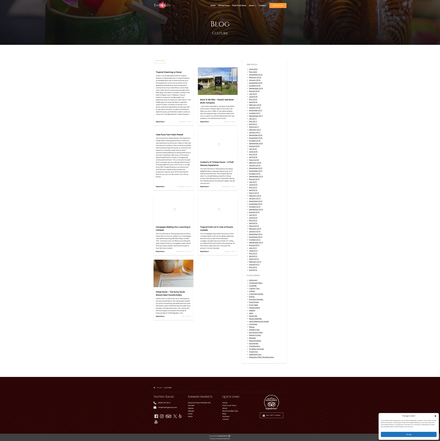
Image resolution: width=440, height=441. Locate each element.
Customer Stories (256, 294)
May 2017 (253, 121)
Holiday (252, 310)
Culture (252, 291)
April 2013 (253, 256)
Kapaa (191, 408)
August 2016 (254, 146)
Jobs (251, 313)
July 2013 (253, 248)
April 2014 (253, 223)
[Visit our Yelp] (180, 416)
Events (252, 297)
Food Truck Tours (239, 5)
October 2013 (254, 240)
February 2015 (255, 196)
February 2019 (255, 77)
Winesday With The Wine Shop (261, 357)
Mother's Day (254, 330)
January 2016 (254, 165)
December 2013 (255, 234)
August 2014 (254, 212)
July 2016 (253, 149)
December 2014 (255, 201)
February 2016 (255, 163)
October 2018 (254, 86)
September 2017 (256, 116)
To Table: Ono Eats (256, 349)
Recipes (252, 338)
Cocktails (253, 286)
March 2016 (254, 160)
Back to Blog (159, 60)
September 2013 (256, 242)
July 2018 (253, 94)
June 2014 (253, 218)
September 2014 (256, 209)
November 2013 (255, 237)
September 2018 (256, 88)
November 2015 (255, 171)
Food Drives (254, 302)
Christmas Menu (255, 283)
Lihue (190, 414)
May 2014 (253, 220)
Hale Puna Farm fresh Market (169, 135)
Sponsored (253, 343)
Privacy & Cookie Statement (220, 439)
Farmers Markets (256, 299)
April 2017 (253, 124)
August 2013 (254, 245)
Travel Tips (253, 352)
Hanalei (191, 405)
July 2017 (253, 119)
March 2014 (254, 226)
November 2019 (255, 75)
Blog (159, 387)
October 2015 (254, 174)
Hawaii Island (254, 308)
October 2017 (254, 113)
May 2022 (253, 72)
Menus (251, 327)
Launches (253, 324)
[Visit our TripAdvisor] (168, 416)
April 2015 (253, 190)
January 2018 (254, 108)
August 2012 (254, 264)
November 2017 (255, 110)
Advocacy (253, 280)
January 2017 (254, 132)
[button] (435, 416)
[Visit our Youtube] (156, 422)
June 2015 (253, 185)
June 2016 (253, 152)
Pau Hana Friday (256, 332)
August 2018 (254, 91)
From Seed (253, 305)
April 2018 (253, 102)
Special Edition (255, 341)
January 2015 (254, 198)
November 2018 (255, 83)
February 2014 (255, 229)
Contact (262, 5)
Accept (408, 434)
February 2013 (255, 262)
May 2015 (253, 187)
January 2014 (254, 231)
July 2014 (253, 215)
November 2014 (255, 204)
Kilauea (191, 411)
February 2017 (255, 130)
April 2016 (253, 157)
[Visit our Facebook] (156, 416)
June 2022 (253, 69)
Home (212, 5)
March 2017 (254, 127)
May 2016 (253, 154)
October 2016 (254, 141)
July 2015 (253, 182)
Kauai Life (253, 316)
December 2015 (255, 168)
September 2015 (256, 176)
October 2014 (254, 207)
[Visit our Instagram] (162, 416)
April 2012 (253, 270)
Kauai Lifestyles (255, 319)
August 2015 (254, 179)
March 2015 (254, 193)
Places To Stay (255, 335)
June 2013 (253, 251)
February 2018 (255, 105)
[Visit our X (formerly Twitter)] (175, 416)
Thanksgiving (254, 346)
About (224, 408)
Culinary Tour (254, 288)
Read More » (160, 122)
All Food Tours (224, 5)
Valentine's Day (255, 354)
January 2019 (254, 80)
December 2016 (255, 135)
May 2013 (253, 253)
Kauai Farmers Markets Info (199, 403)
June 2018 (253, 97)
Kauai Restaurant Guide (259, 321)
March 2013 (254, 259)
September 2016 (256, 143)
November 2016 (255, 138)
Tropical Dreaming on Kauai (169, 72)
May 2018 (253, 99)
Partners (226, 416)
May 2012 (253, 267)
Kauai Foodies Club (230, 411)
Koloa (190, 416)
